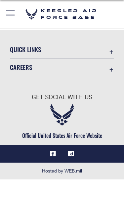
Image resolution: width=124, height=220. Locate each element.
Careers (21, 67)
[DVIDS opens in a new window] (71, 154)
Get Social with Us (62, 97)
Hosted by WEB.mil (62, 170)
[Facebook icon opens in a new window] (53, 154)
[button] (10, 14)
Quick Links (25, 49)
